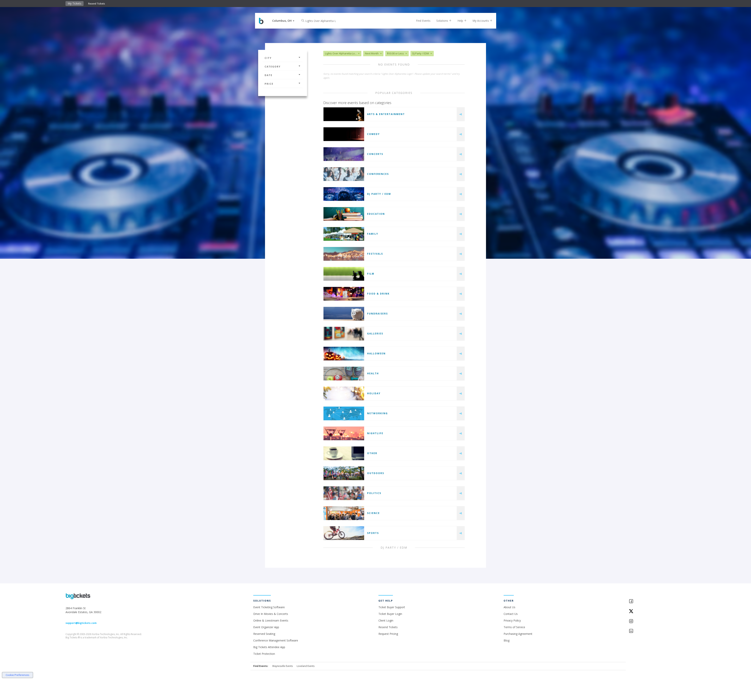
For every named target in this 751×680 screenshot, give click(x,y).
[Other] (343, 453)
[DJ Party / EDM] (343, 194)
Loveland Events (305, 666)
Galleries (375, 333)
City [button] (268, 58)
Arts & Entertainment (386, 114)
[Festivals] (343, 254)
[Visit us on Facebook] (657, 601)
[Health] (343, 373)
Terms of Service (514, 627)
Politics (374, 493)
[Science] (343, 513)
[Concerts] (343, 154)
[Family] (343, 234)
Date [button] (268, 75)
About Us (509, 607)
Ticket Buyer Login (390, 614)
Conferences (378, 174)
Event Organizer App (266, 627)
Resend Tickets (96, 3)
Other (372, 453)
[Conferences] (343, 174)
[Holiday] (343, 393)
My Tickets (74, 3)
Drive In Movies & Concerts (270, 614)
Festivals (375, 253)
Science (373, 513)
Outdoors (375, 473)
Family (372, 233)
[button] (283, 20)
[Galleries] (343, 333)
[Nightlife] (343, 433)
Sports (373, 533)
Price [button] (269, 83)
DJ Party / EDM (379, 194)
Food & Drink (378, 293)
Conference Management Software (275, 640)
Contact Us (511, 614)
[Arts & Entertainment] (343, 114)
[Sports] (343, 533)
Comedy (373, 134)
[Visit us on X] (657, 611)
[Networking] (343, 413)
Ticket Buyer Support (391, 607)
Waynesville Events (282, 666)
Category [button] (273, 66)
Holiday (374, 393)
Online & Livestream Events (270, 620)
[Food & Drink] (343, 294)
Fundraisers (377, 313)
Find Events (423, 20)
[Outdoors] (343, 473)
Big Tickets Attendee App (269, 647)
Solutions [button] (442, 20)
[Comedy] (343, 134)
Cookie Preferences (17, 675)
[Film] (343, 274)
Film (370, 273)
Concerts (375, 154)
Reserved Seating (264, 634)
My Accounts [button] (481, 20)
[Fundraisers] (343, 314)
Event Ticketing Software (269, 607)
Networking (377, 413)
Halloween (376, 353)
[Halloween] (343, 353)
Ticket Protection (264, 654)
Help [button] (460, 20)
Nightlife (375, 433)
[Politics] (343, 493)
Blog (506, 640)
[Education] (343, 214)
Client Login (385, 620)
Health (373, 373)
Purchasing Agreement (518, 634)
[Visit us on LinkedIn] (657, 631)
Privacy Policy (512, 620)
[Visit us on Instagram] (657, 621)
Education (376, 214)
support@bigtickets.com (81, 623)
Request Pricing (388, 634)
